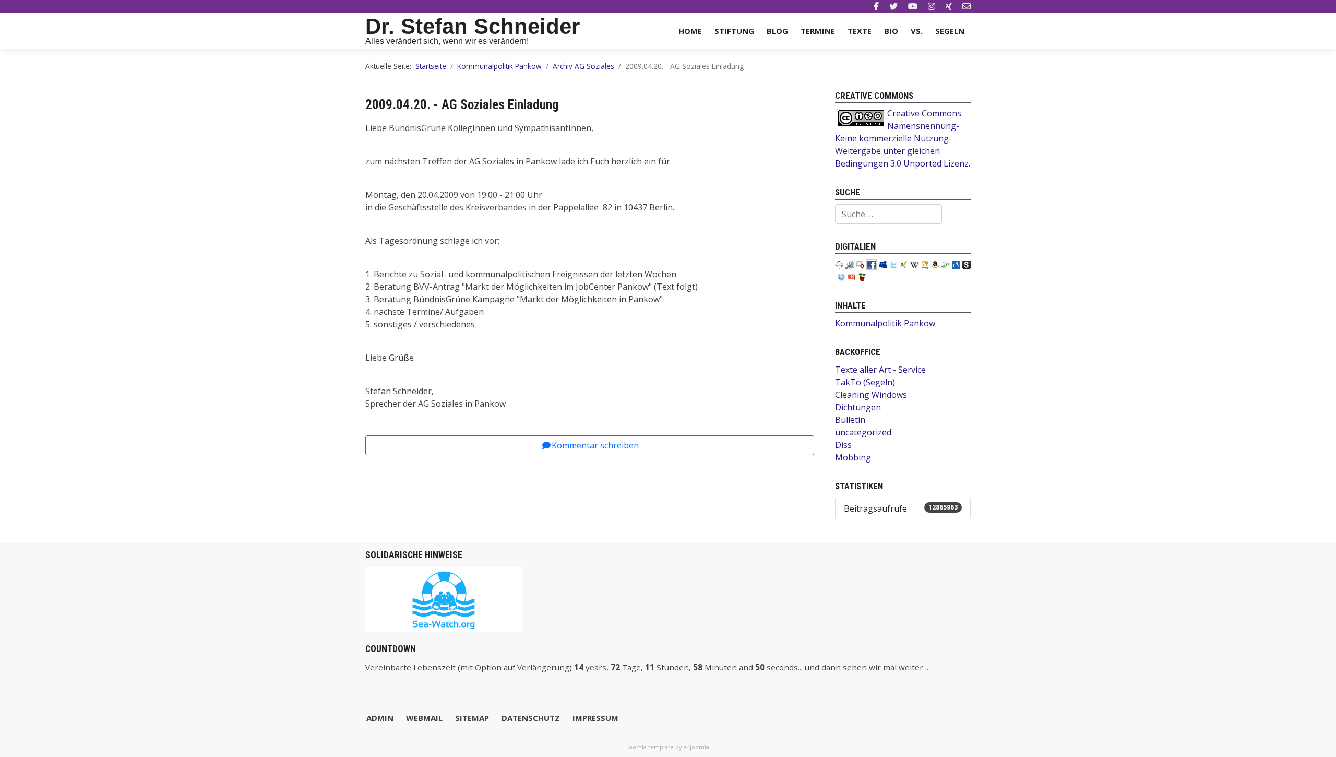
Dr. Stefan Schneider (472, 26)
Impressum (595, 718)
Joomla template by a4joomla (668, 747)
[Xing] (949, 6)
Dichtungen (858, 407)
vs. (917, 31)
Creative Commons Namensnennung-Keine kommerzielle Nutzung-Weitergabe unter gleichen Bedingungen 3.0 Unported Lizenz (902, 138)
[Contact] (966, 6)
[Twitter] (893, 6)
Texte (860, 31)
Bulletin (850, 419)
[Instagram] (931, 6)
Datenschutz (531, 718)
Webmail (424, 718)
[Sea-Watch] (443, 598)
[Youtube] (912, 6)
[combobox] (888, 214)
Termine (818, 31)
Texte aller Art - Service (880, 369)
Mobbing (853, 457)
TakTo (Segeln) (865, 382)
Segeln (949, 31)
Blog (777, 31)
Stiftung (734, 31)
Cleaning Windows (871, 394)
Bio (891, 31)
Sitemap (472, 718)
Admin (379, 718)
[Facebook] (876, 6)
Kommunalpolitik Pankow (885, 323)
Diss (843, 445)
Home (690, 31)
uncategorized (863, 432)
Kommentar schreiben (595, 445)
